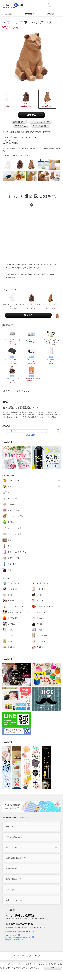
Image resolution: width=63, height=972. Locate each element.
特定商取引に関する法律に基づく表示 (18, 938)
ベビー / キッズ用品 (15, 516)
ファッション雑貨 (14, 528)
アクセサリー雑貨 (14, 534)
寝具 (9, 540)
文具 (9, 546)
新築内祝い (12, 624)
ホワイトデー (42, 589)
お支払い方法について (14, 837)
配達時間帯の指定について (16, 868)
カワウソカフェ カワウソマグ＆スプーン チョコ (50, 342)
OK (52, 968)
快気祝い (40, 630)
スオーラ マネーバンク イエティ (12, 306)
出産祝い (11, 647)
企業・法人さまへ (11, 935)
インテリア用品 (14, 510)
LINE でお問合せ (20, 126)
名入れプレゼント (14, 583)
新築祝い (40, 624)
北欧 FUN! (41, 612)
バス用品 (11, 504)
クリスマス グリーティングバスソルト (12, 342)
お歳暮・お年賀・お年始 (46, 606)
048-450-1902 (22, 915)
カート (50, 5)
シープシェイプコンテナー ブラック (31, 360)
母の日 (10, 595)
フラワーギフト (14, 558)
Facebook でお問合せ (40, 126)
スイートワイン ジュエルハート (12, 379)
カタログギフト (14, 480)
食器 (9, 492)
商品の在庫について (13, 879)
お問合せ (10, 910)
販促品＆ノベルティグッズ (18, 612)
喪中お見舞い (42, 635)
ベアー (46, 105)
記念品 (10, 630)
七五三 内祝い (13, 618)
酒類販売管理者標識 (12, 940)
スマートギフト (14, 5)
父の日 (39, 595)
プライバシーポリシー (16, 968)
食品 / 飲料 (12, 486)
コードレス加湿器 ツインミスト (50, 360)
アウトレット (13, 570)
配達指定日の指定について (16, 858)
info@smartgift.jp (22, 923)
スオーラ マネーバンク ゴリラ (31, 306)
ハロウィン (12, 635)
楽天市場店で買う (19, 122)
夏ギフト (40, 600)
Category (8, 475)
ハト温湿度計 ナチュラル (31, 378)
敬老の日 (11, 600)
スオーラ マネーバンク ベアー (51, 306)
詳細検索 (30, 435)
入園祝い (40, 647)
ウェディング (42, 641)
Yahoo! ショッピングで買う (41, 122)
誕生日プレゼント (43, 583)
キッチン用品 (13, 498)
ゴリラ (25, 105)
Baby (50, 13)
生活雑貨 (11, 522)
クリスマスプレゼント (16, 606)
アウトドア (12, 564)
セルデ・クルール (31, 341)
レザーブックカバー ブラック (12, 360)
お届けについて (11, 847)
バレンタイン (13, 589)
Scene (6, 578)
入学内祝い (41, 618)
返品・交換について (13, 890)
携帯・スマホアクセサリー (18, 552)
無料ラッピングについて (15, 900)
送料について (11, 826)
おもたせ (11, 641)
